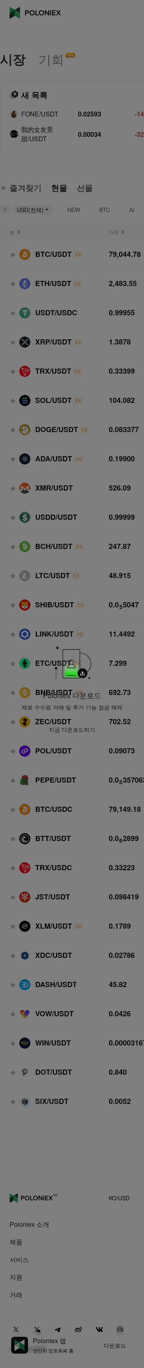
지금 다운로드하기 (72, 729)
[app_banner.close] (120, 634)
